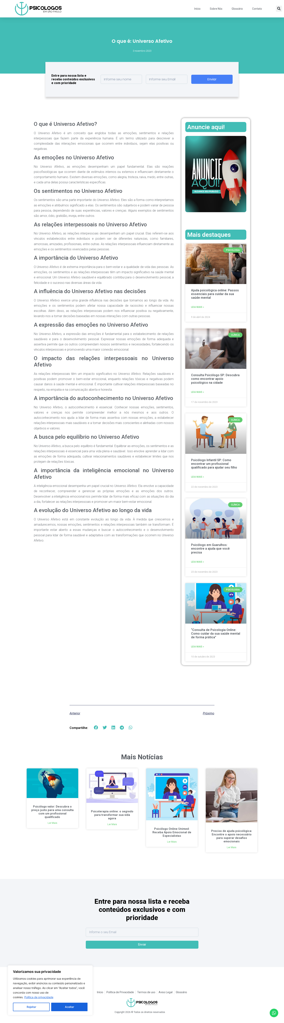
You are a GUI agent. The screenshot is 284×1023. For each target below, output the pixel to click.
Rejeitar (31, 1006)
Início (197, 8)
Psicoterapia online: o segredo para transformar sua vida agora (112, 815)
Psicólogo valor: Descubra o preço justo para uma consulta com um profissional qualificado (52, 812)
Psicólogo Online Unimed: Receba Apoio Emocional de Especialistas (171, 832)
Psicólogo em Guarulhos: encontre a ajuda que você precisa (210, 548)
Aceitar (69, 1006)
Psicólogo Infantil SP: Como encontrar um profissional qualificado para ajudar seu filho (214, 463)
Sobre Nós (216, 8)
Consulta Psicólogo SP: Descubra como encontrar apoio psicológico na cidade (215, 378)
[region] (50, 990)
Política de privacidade (38, 997)
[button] (279, 9)
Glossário (237, 8)
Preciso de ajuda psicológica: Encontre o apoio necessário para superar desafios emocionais (231, 836)
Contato (257, 8)
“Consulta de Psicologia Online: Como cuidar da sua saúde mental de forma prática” (215, 633)
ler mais (52, 823)
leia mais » (197, 307)
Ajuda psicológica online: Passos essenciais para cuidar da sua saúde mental (215, 294)
